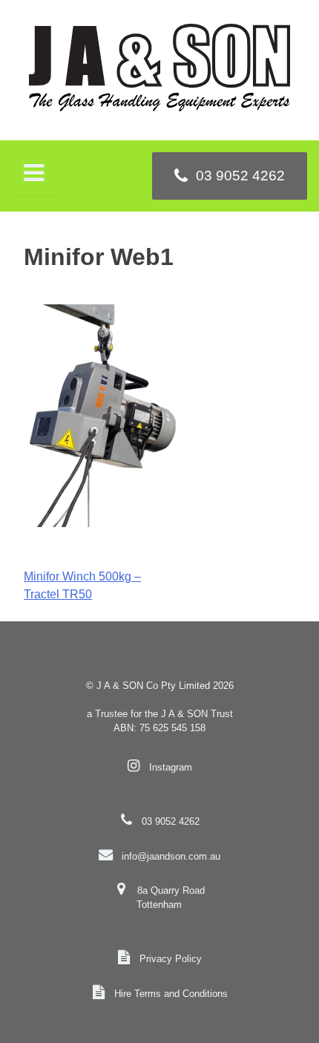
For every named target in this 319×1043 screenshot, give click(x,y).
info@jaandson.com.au (171, 856)
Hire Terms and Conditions (171, 993)
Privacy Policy (170, 958)
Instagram (170, 767)
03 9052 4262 (171, 821)
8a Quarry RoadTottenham (170, 897)
